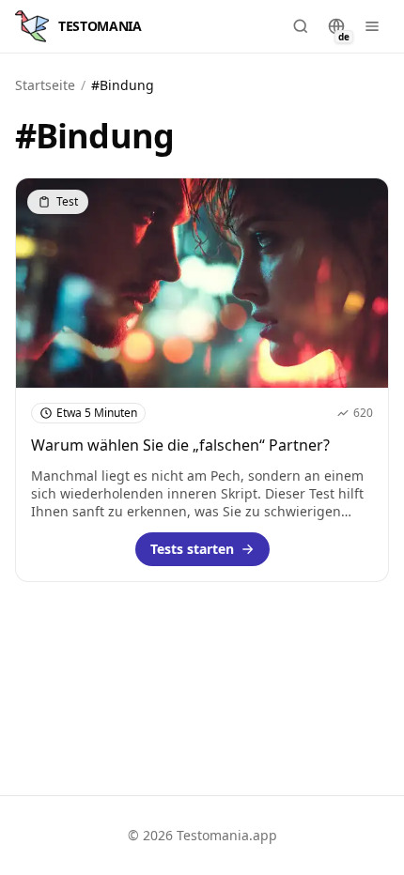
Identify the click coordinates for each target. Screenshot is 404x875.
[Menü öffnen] (372, 26)
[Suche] (301, 26)
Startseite (45, 85)
